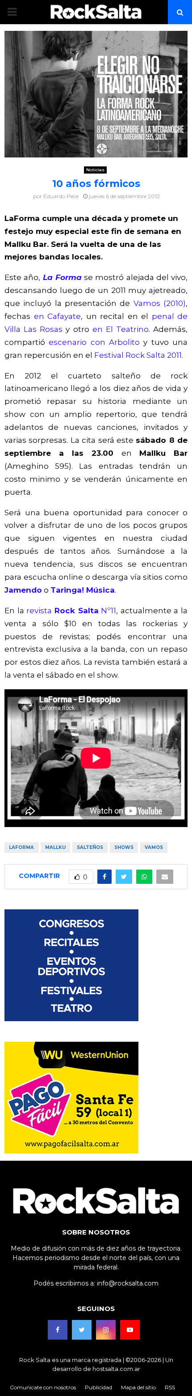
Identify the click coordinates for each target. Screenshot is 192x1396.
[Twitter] (82, 1330)
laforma (21, 847)
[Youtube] (130, 1330)
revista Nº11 (71, 610)
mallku (55, 847)
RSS (170, 1387)
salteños (90, 847)
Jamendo (23, 590)
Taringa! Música (82, 590)
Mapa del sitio (138, 1387)
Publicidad (98, 1387)
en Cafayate (57, 316)
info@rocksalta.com (128, 1283)
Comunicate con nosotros (43, 1387)
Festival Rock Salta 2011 (138, 355)
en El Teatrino (120, 329)
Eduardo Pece (61, 196)
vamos (154, 847)
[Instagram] (106, 1330)
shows (124, 847)
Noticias (95, 170)
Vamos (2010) (160, 303)
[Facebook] (57, 1330)
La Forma (62, 277)
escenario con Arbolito (94, 342)
